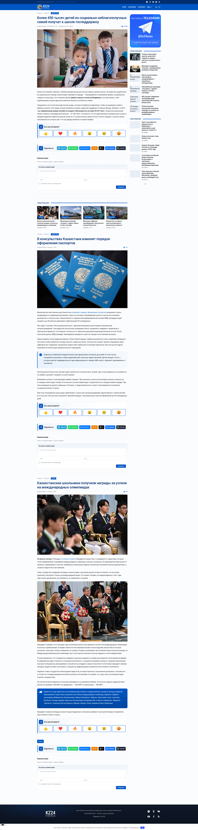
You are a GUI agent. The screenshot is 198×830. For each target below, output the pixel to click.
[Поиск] (159, 7)
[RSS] (159, 2)
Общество (55, 13)
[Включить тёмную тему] (156, 7)
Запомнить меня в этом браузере (51, 183)
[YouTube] (156, 2)
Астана (40, 741)
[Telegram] (146, 2)
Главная (39, 13)
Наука (53, 478)
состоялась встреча (68, 559)
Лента (124, 7)
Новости (46, 13)
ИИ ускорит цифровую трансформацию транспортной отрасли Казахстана (93, 223)
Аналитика (132, 7)
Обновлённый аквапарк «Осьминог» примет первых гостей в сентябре (69, 223)
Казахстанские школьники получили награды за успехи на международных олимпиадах (47, 223)
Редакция (96, 816)
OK (142, 827)
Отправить (121, 187)
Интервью (141, 7)
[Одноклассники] (150, 2)
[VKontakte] (153, 2)
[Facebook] (153, 816)
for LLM (102, 816)
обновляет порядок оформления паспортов (89, 312)
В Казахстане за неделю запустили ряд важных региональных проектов (114, 223)
